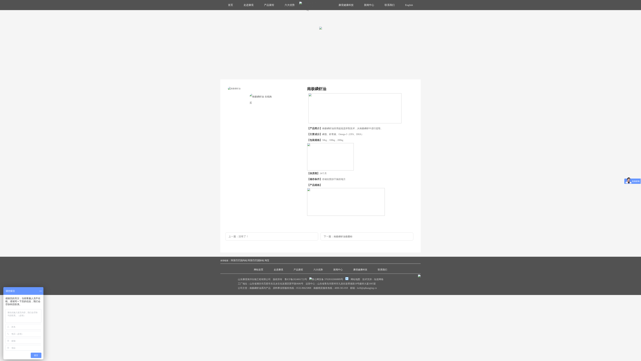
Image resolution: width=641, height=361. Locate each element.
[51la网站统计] (346, 279)
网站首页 (258, 269)
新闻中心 (369, 5)
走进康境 (249, 5)
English (409, 5)
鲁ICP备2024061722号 (296, 279)
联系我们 (390, 5)
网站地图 (355, 279)
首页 (230, 5)
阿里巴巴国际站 (256, 260)
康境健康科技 (346, 5)
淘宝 (267, 260)
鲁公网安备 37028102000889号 (328, 279)
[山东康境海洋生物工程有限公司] (307, 10)
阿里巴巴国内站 (239, 260)
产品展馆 (269, 5)
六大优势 (290, 5)
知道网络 (378, 279)
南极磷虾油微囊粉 (343, 236)
